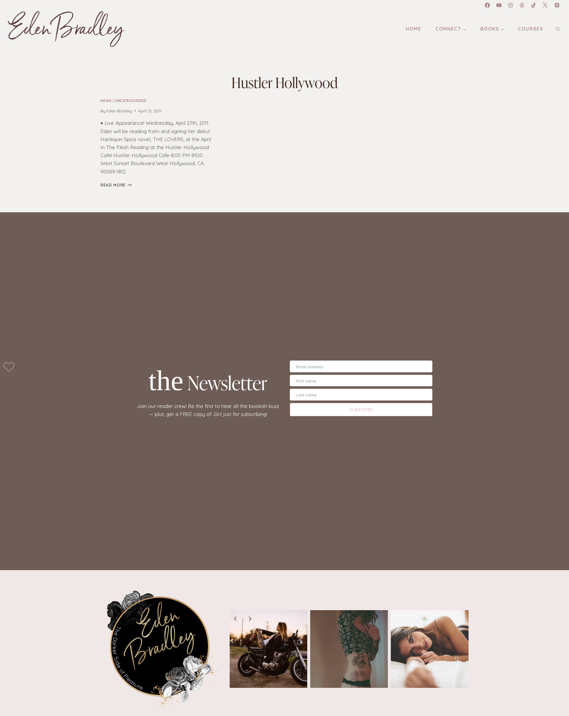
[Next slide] (250, 619)
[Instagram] (511, 5)
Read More (113, 184)
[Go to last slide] (235, 619)
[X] (545, 5)
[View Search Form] (557, 29)
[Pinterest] (557, 5)
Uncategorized (131, 100)
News (105, 100)
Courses (530, 29)
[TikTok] (534, 5)
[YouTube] (499, 5)
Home (413, 29)
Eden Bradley (119, 110)
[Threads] (522, 5)
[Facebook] (487, 5)
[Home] (160, 649)
